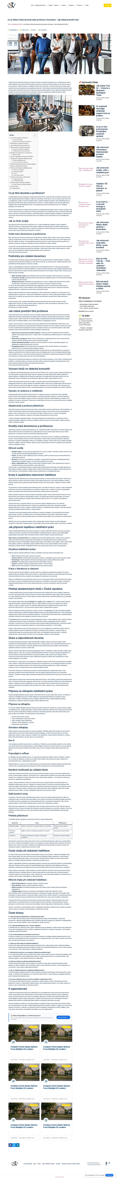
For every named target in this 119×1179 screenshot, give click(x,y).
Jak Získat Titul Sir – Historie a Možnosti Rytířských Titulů (103, 90)
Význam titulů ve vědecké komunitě (20, 147)
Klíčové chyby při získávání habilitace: (23, 184)
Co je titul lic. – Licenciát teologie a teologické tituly (103, 206)
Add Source (109, 1175)
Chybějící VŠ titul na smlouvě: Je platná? (101, 187)
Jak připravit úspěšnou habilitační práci (21, 158)
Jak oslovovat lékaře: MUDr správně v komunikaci (102, 225)
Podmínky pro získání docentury (19, 143)
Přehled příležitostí (18, 180)
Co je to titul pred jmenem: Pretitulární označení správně (102, 131)
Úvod (32, 5)
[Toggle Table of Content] (34, 135)
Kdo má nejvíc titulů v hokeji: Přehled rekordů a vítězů (103, 285)
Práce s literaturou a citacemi (20, 162)
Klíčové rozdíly (16, 154)
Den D (15, 173)
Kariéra (63, 5)
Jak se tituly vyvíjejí (17, 139)
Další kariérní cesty (18, 179)
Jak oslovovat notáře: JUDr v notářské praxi (102, 170)
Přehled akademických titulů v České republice (23, 164)
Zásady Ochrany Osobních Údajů (70, 1163)
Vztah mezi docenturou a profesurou (22, 141)
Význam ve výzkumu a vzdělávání (21, 149)
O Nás (86, 5)
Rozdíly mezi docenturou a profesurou (21, 153)
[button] (10, 1145)
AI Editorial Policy (59, 1177)
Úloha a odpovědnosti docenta (19, 166)
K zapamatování (15, 188)
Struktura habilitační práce (19, 160)
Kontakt (58, 1163)
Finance (56, 5)
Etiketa (50, 5)
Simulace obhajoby (18, 171)
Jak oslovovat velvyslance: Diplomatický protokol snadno (102, 152)
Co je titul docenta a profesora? (19, 138)
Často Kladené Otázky (48, 1163)
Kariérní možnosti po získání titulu (20, 177)
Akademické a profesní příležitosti (21, 150)
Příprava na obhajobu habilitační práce (21, 168)
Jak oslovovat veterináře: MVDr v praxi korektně (102, 244)
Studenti (71, 5)
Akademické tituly (40, 5)
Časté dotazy (14, 186)
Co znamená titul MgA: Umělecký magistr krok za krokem (103, 111)
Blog (34, 1163)
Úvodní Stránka (28, 1163)
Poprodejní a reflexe (19, 175)
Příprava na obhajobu (19, 169)
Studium (79, 5)
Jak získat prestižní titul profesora (20, 145)
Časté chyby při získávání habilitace (20, 182)
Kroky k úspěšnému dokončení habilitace (22, 156)
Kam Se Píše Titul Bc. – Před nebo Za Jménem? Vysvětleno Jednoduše (103, 264)
